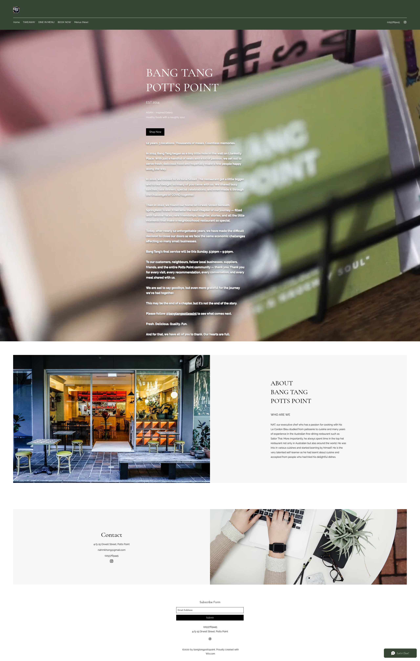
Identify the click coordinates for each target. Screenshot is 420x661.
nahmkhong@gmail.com (112, 549)
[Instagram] (405, 22)
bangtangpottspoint (182, 313)
